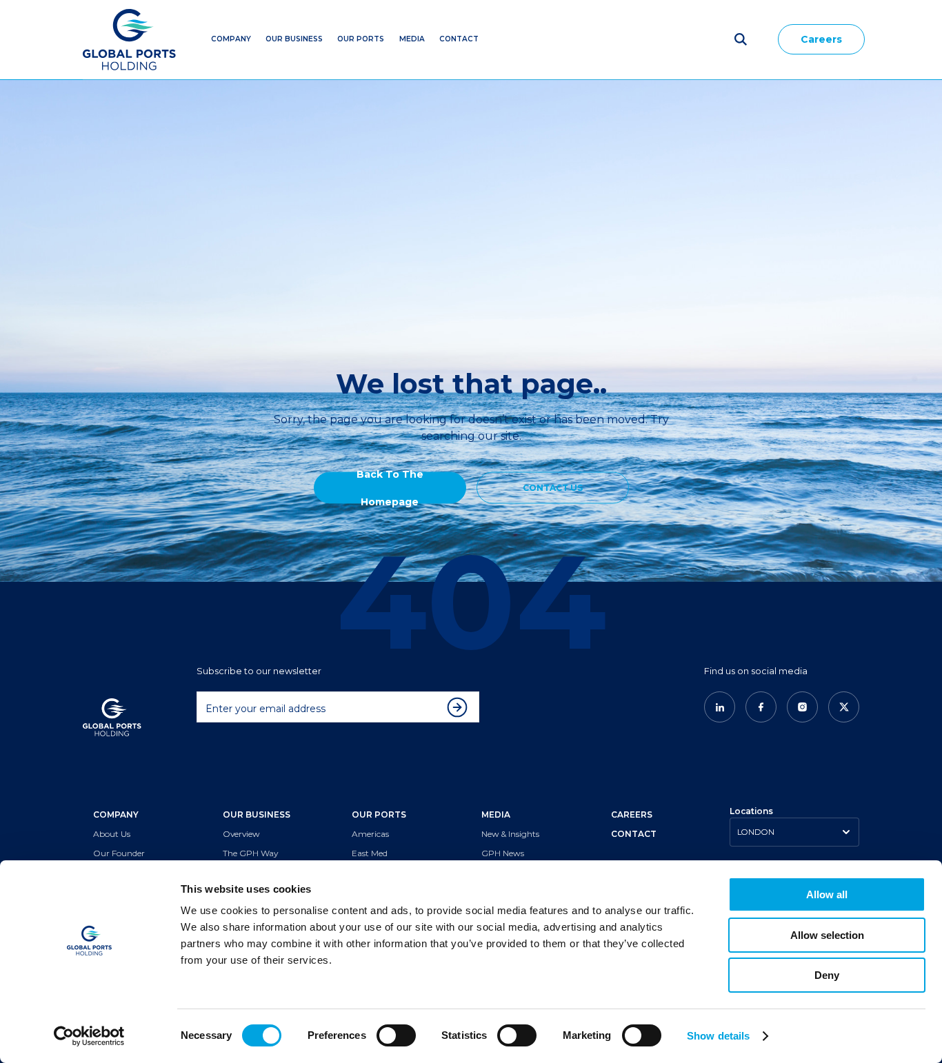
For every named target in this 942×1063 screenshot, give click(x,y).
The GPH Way (250, 853)
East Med (370, 853)
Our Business (294, 38)
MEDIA (412, 38)
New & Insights (510, 834)
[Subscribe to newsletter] (460, 707)
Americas (370, 834)
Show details (718, 1036)
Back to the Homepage (390, 488)
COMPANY (116, 814)
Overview (241, 834)
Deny (826, 975)
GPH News (502, 853)
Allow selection (827, 935)
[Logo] (129, 39)
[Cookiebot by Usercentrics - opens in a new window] (89, 1036)
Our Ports (360, 38)
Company (231, 38)
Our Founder (119, 853)
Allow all (827, 894)
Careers (821, 39)
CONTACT (634, 834)
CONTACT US (553, 488)
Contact (459, 38)
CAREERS (631, 814)
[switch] (396, 1035)
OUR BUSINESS (256, 814)
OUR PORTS (379, 814)
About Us (111, 834)
